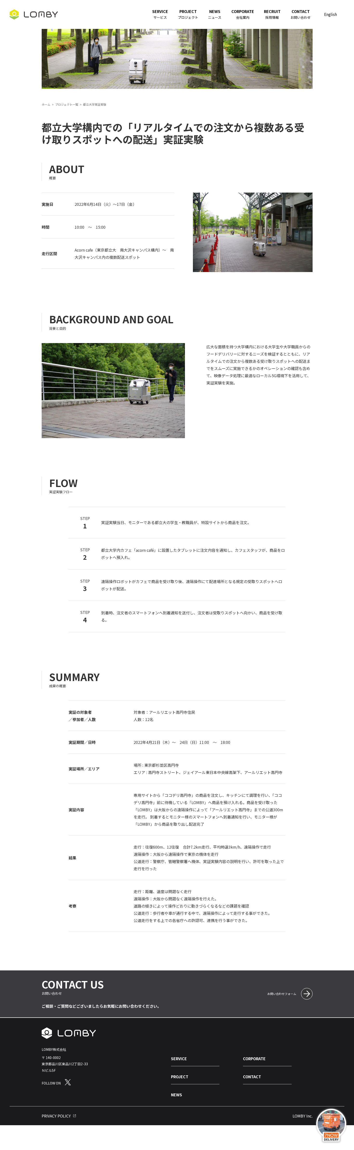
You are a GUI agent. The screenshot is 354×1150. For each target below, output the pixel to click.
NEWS (176, 1095)
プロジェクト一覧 (66, 104)
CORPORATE (254, 1058)
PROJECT (179, 1076)
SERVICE (179, 1058)
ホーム (46, 104)
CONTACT (252, 1076)
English (330, 14)
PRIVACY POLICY (56, 1116)
